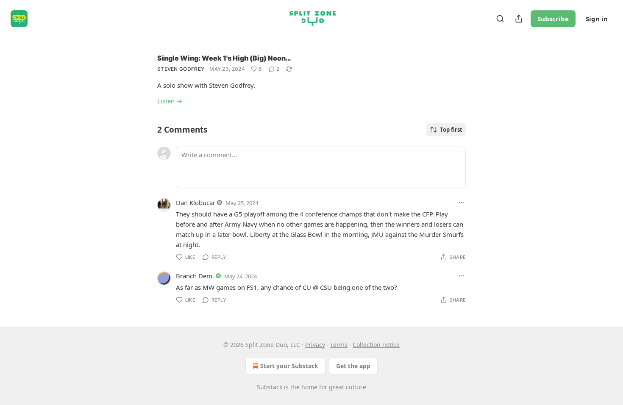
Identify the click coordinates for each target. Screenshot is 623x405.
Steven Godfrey (180, 69)
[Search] (500, 18)
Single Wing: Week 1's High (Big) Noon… (224, 58)
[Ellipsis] (461, 202)
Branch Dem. (195, 276)
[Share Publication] (518, 18)
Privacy (315, 345)
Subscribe (553, 18)
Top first (451, 129)
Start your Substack (289, 366)
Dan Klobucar (195, 202)
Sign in (597, 18)
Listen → (169, 101)
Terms (339, 345)
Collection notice (376, 345)
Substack (269, 387)
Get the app (353, 366)
